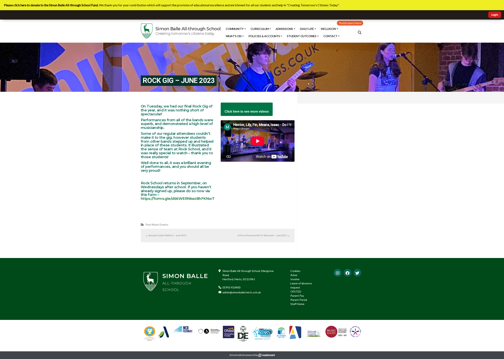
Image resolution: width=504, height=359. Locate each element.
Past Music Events (156, 224)
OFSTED (295, 291)
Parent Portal (298, 299)
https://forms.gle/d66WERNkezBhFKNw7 (177, 198)
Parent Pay (297, 295)
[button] (359, 32)
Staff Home (297, 304)
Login (494, 15)
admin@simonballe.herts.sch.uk (241, 292)
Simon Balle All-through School (188, 28)
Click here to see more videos (247, 111)
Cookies (295, 271)
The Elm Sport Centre (350, 23)
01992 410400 (231, 287)
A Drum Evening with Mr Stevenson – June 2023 (264, 235)
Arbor (293, 275)
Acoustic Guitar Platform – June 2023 (166, 235)
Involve (294, 279)
